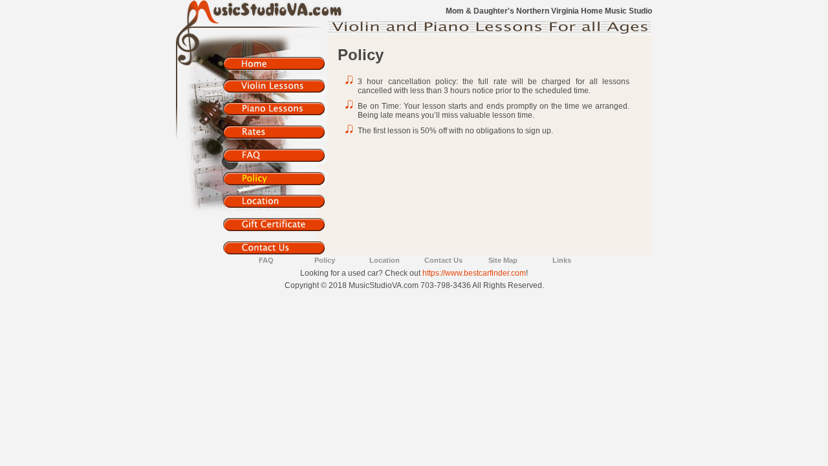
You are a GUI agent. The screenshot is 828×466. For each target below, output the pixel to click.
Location (384, 260)
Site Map (503, 260)
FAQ (266, 260)
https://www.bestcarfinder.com (474, 273)
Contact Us (443, 260)
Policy (324, 260)
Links (561, 260)
